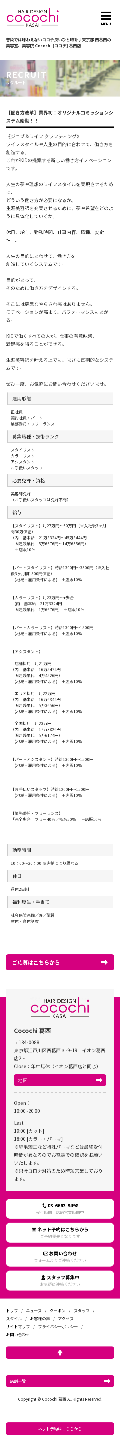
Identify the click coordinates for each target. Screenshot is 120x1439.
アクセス (66, 1318)
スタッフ (82, 1310)
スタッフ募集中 (60, 1280)
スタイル (14, 1318)
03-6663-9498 (60, 1208)
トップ (12, 1310)
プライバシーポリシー (58, 1326)
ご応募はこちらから (36, 962)
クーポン (58, 1310)
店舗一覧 (18, 1381)
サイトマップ (18, 1326)
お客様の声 (40, 1318)
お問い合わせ (60, 1256)
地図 (22, 1080)
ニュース (34, 1310)
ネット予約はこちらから (60, 1428)
